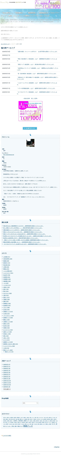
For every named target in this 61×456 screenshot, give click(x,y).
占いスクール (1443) (8, 330)
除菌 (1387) (6, 301)
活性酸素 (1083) (7, 279)
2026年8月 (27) (6, 364)
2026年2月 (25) (6, 376)
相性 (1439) (6, 336)
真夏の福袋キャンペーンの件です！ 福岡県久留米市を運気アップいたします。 (22, 230)
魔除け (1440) (6, 319)
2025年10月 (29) (7, 384)
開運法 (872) (6, 269)
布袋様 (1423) (6, 327)
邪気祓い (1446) (7, 334)
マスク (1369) (6, 307)
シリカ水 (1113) (7, 285)
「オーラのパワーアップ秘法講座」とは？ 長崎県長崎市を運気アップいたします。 (37, 93)
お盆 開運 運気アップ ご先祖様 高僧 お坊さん (24, 419)
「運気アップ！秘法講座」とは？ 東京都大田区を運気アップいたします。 (36, 64)
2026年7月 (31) (6, 366)
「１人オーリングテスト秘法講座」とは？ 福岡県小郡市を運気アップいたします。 (37, 83)
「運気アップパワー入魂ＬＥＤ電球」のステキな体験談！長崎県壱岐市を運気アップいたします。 (26, 240)
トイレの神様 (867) (7, 271)
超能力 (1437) (6, 323)
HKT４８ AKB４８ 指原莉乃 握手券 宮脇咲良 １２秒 (13, 417)
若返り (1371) (6, 297)
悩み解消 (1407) (7, 305)
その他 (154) (6, 348)
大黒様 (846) (6, 267)
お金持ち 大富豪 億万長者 (34, 420)
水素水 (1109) (6, 287)
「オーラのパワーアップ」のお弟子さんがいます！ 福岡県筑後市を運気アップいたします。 (25, 244)
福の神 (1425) (6, 325)
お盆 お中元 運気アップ (48, 417)
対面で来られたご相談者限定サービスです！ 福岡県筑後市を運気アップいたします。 (23, 226)
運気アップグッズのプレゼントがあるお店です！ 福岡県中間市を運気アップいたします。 (24, 234)
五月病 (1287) (6, 309)
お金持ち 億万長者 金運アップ (21, 420)
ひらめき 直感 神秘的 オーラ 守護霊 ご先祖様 (42, 424)
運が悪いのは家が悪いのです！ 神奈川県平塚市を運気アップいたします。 (20, 238)
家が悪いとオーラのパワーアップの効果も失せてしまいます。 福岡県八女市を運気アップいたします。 (27, 236)
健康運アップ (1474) (8, 342)
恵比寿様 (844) (6, 265)
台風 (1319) (6, 295)
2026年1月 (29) (6, 378)
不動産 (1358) (6, 299)
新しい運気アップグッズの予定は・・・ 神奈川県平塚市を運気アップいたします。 (23, 228)
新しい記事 (34, 98)
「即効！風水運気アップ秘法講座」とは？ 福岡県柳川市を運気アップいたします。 (37, 59)
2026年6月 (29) (6, 368)
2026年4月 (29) (6, 372)
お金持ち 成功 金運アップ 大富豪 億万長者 (47, 420)
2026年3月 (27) (6, 374)
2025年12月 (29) (7, 380)
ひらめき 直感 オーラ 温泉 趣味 (27, 424)
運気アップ (20, 426)
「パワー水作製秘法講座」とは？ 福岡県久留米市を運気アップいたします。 (36, 88)
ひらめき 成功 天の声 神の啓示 (14, 424)
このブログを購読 (7, 435)
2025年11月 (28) (7, 382)
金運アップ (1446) (7, 332)
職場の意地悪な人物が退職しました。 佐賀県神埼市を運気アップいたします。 (22, 242)
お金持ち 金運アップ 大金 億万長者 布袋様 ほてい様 (38, 422)
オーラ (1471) (6, 340)
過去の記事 (27, 98)
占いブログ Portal (29, 453)
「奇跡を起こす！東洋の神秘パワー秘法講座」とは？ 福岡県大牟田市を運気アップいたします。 (37, 78)
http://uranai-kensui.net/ (8, 154)
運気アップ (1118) (9, 351)
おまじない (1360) (7, 293)
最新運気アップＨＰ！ (8, 38)
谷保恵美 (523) (6, 277)
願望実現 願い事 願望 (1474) (10, 344)
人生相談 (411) (6, 256)
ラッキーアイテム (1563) (9, 346)
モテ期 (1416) (6, 313)
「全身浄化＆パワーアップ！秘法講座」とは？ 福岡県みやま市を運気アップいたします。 (37, 69)
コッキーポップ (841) (8, 273)
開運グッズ (28, 426)
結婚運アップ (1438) (8, 317)
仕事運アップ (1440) (8, 321)
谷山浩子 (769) (6, 275)
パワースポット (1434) (8, 315)
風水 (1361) (6, 291)
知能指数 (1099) (7, 281)
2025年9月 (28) (6, 386)
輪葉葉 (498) (6, 261)
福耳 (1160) (6, 289)
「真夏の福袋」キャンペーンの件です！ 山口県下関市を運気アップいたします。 (37, 51)
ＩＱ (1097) (5, 283)
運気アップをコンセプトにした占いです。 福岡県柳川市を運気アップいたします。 (23, 232)
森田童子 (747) (6, 263)
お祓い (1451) (6, 338)
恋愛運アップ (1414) (8, 311)
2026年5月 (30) (6, 370)
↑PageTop (56, 447)
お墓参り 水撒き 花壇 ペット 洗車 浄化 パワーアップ (33, 417)
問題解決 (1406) (7, 303)
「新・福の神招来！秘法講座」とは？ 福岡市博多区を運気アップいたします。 (37, 73)
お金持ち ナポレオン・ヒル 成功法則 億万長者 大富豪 (43, 419)
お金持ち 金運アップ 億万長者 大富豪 (21, 422)
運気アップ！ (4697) (8, 350)
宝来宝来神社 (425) (7, 258)
